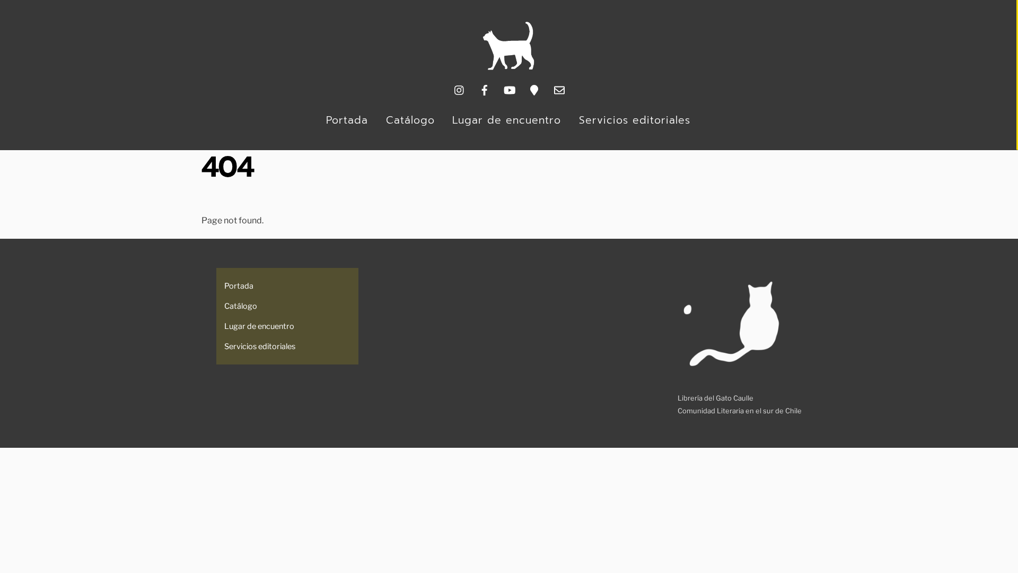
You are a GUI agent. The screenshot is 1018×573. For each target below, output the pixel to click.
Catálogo (410, 120)
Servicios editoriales (634, 120)
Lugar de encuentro (506, 120)
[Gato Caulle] (508, 67)
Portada (347, 120)
